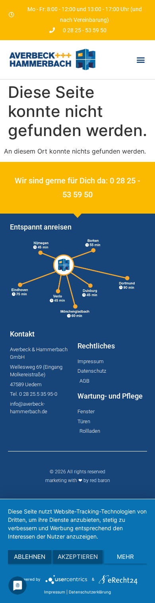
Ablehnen (29, 556)
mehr (125, 556)
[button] (140, 59)
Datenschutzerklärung (90, 591)
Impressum (54, 591)
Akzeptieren (78, 556)
